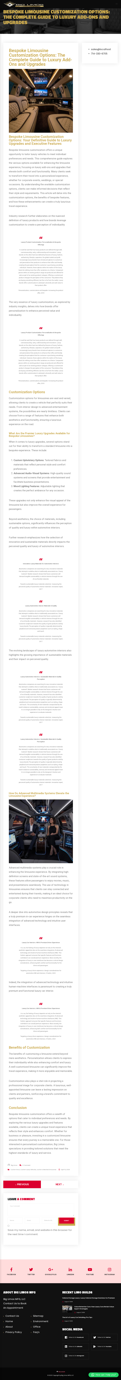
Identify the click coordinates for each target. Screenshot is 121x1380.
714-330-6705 (99, 53)
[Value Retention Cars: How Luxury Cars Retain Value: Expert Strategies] (67, 1309)
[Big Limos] (24, 4)
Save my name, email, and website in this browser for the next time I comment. (40, 1232)
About (9, 1326)
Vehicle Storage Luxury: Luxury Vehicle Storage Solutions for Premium (88, 1298)
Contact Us (12, 1316)
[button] (104, 1374)
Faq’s (36, 1332)
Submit (66, 1221)
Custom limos (15, 1170)
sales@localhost (101, 49)
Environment (40, 1321)
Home (9, 1321)
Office (36, 1326)
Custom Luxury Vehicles (28, 1170)
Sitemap (38, 1316)
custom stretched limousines (46, 1170)
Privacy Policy (13, 1332)
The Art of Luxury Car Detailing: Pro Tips (77, 1317)
